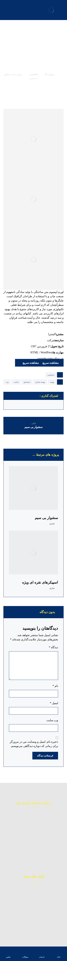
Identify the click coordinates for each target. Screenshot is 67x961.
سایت (16, 382)
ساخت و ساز (31, 895)
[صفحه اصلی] (62, 74)
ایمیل (54, 703)
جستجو (27, 382)
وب (7, 382)
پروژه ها (31, 916)
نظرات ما (31, 889)
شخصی (50, 375)
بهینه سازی (40, 382)
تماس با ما (31, 921)
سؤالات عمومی (31, 927)
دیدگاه (53, 647)
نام (55, 685)
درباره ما (31, 905)
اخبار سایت (31, 911)
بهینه (52, 382)
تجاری (52, 523)
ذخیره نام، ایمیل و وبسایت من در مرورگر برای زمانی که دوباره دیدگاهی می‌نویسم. (34, 743)
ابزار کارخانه (31, 900)
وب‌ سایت (52, 720)
